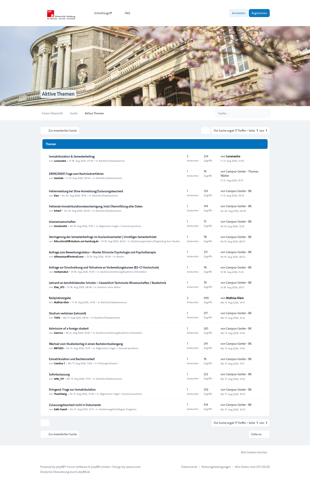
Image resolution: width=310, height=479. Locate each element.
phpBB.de (84, 472)
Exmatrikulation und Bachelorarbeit (72, 359)
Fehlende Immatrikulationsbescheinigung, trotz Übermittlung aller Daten (96, 206)
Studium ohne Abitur (109, 287)
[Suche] (257, 113)
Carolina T (59, 363)
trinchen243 (60, 226)
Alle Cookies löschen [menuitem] (254, 452)
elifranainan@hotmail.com (69, 256)
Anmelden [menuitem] (238, 13)
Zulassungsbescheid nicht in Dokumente (75, 405)
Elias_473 (59, 287)
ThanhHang (60, 393)
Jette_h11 (59, 378)
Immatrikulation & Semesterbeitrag (71, 156)
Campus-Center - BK (239, 191)
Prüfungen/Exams (108, 363)
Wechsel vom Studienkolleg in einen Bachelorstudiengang (86, 344)
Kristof (57, 210)
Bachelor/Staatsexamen (112, 160)
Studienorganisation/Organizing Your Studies (155, 241)
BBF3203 (58, 348)
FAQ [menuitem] (127, 13)
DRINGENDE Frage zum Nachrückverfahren (76, 174)
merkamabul (61, 271)
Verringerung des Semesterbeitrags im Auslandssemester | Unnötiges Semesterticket (102, 237)
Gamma (58, 332)
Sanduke (58, 178)
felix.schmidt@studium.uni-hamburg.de (76, 241)
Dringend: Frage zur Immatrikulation (72, 389)
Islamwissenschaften (62, 222)
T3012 (57, 317)
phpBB (60, 467)
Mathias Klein (61, 302)
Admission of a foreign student (69, 328)
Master (120, 256)
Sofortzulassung (59, 374)
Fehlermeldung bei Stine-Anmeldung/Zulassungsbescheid (86, 191)
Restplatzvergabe (60, 298)
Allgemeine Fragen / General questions (120, 226)
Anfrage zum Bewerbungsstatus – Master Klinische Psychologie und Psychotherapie (102, 252)
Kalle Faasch (60, 409)
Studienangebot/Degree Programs (117, 409)
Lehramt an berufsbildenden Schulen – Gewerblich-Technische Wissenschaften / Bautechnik (107, 283)
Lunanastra (60, 160)
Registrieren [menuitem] (259, 13)
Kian (56, 195)
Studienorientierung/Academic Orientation (123, 271)
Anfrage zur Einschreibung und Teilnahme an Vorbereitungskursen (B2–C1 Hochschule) (104, 267)
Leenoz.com (133, 467)
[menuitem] (101, 13)
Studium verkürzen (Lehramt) (67, 313)
